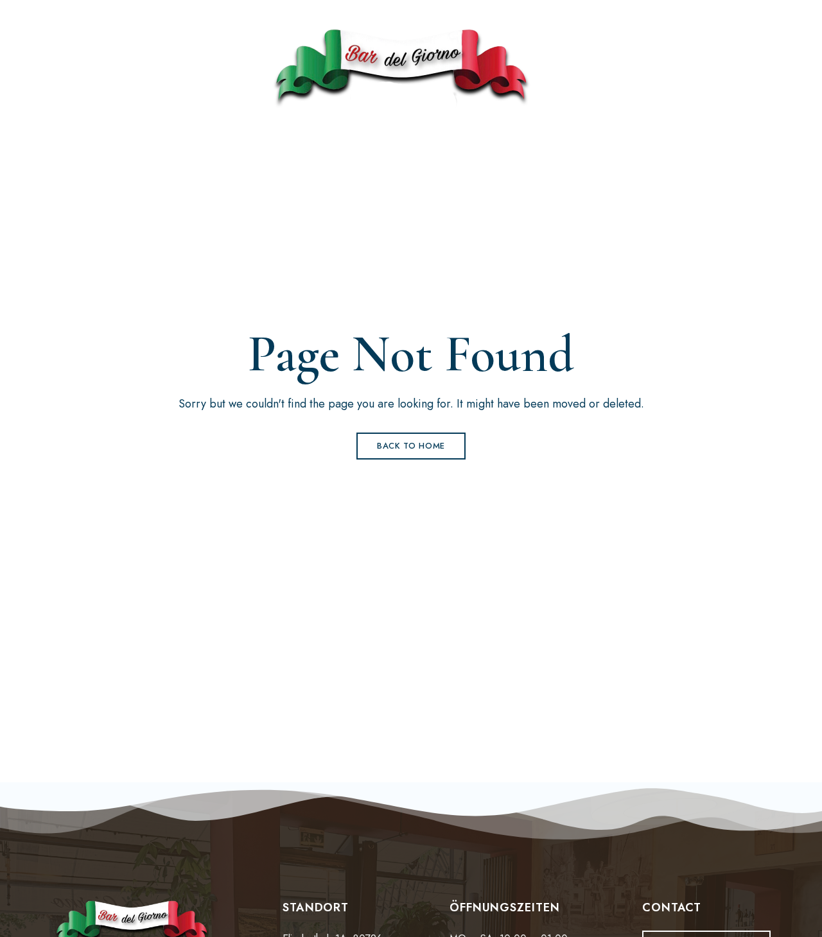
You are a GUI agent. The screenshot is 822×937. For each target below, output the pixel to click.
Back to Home (411, 446)
